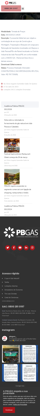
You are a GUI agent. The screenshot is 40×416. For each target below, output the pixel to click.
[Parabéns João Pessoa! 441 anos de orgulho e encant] (10, 354)
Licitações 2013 (9, 90)
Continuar (9, 410)
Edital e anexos (16, 64)
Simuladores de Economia (14, 290)
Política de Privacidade (20, 404)
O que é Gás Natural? (12, 278)
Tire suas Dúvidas (11, 294)
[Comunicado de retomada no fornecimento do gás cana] (29, 354)
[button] (22, 8)
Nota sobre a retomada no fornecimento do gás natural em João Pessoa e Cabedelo (18, 123)
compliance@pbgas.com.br (8, 301)
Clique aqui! (5, 315)
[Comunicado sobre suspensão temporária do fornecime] (29, 373)
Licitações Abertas (11, 286)
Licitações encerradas (22, 90)
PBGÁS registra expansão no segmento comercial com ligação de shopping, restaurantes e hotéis (17, 189)
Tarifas (7, 282)
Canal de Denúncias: (12, 297)
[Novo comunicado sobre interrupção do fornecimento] (10, 373)
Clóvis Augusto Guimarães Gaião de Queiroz (21, 84)
